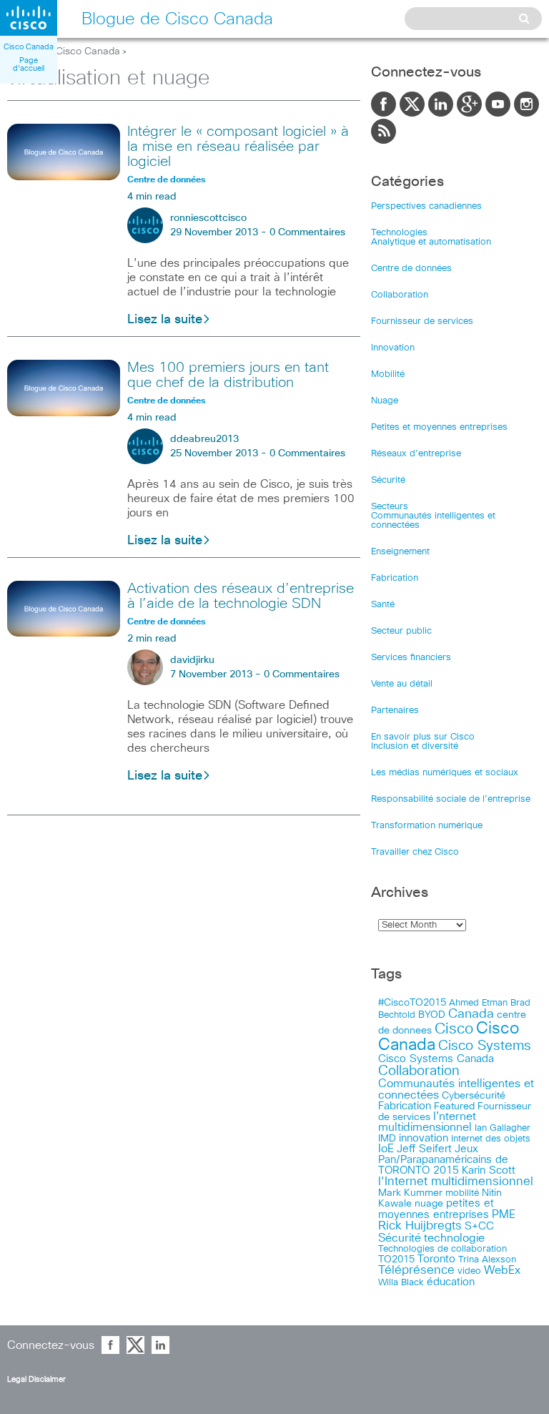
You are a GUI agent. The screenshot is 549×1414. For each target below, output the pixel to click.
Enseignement (400, 551)
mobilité (462, 1193)
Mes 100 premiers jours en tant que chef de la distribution (228, 375)
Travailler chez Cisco (415, 852)
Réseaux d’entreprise (416, 453)
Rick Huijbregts (420, 1226)
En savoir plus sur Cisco (423, 737)
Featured (454, 1106)
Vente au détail (401, 684)
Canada (471, 1014)
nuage (429, 1204)
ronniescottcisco (208, 218)
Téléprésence (416, 1271)
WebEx (502, 1270)
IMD (387, 1139)
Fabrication (394, 578)
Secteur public (401, 631)
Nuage (384, 401)
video (469, 1271)
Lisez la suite (164, 319)
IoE (386, 1149)
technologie (454, 1238)
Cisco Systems (484, 1046)
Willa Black (401, 1282)
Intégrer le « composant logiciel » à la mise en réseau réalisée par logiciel (238, 146)
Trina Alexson (487, 1260)
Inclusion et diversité (414, 746)
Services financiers (411, 657)
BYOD (431, 1015)
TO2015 (396, 1260)
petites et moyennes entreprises (436, 1209)
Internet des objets (490, 1139)
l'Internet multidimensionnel (455, 1182)
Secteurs (389, 506)
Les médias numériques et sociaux (444, 772)
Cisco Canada (29, 47)
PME (503, 1214)
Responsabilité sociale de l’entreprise (450, 799)
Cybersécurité (473, 1096)
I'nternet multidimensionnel (427, 1122)
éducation (451, 1282)
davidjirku (192, 660)
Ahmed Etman (478, 1003)
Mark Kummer (410, 1193)
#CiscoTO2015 (412, 1003)
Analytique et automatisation (431, 242)
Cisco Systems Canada (436, 1059)
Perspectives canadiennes (426, 206)
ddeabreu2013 (204, 439)
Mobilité (388, 374)
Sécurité (388, 480)
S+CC (479, 1226)
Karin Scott (488, 1170)
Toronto (436, 1259)
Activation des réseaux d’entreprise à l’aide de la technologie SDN (240, 596)
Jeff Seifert (424, 1149)
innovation (423, 1138)
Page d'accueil (28, 64)
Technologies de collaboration (442, 1249)
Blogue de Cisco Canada (63, 51)
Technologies (399, 232)
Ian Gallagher (502, 1128)
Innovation (393, 348)
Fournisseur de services (422, 321)
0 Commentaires (307, 232)
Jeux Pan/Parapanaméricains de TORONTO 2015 (443, 1160)
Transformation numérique (427, 825)
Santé (383, 604)
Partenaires (395, 710)
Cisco (454, 1028)
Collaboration (399, 295)
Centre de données (411, 268)
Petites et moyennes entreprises (439, 427)
